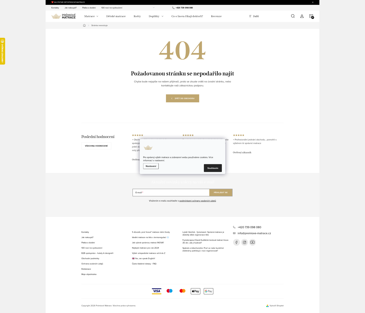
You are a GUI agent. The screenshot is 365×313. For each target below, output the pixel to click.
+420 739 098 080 (249, 227)
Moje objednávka (88, 274)
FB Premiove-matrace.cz (236, 242)
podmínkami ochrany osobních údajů (197, 200)
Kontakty (55, 7)
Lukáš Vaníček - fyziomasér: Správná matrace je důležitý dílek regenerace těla (203, 233)
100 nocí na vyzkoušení (111, 7)
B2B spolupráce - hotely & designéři (97, 253)
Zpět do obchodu (184, 98)
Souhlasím (212, 168)
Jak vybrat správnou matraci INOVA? (148, 242)
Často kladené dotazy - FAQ (144, 263)
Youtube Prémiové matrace (252, 242)
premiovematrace (244, 242)
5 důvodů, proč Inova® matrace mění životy (151, 232)
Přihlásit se (221, 192)
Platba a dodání (89, 7)
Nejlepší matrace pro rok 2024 (145, 248)
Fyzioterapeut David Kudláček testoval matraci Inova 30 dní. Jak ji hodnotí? (205, 241)
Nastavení (151, 166)
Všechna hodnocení (96, 146)
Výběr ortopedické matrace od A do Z (148, 253)
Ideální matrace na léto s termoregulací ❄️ (150, 237)
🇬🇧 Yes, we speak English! (143, 258)
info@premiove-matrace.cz (254, 233)
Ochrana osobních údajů (92, 263)
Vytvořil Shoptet (277, 305)
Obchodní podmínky (90, 258)
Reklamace (86, 269)
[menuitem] (91, 16)
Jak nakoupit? (71, 7)
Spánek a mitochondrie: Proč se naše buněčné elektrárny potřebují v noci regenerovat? (203, 249)
